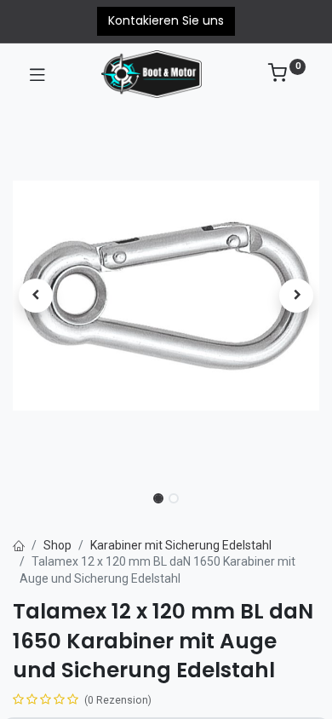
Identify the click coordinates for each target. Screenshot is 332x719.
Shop (57, 545)
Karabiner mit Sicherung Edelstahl (181, 545)
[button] (36, 295)
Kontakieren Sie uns (166, 20)
